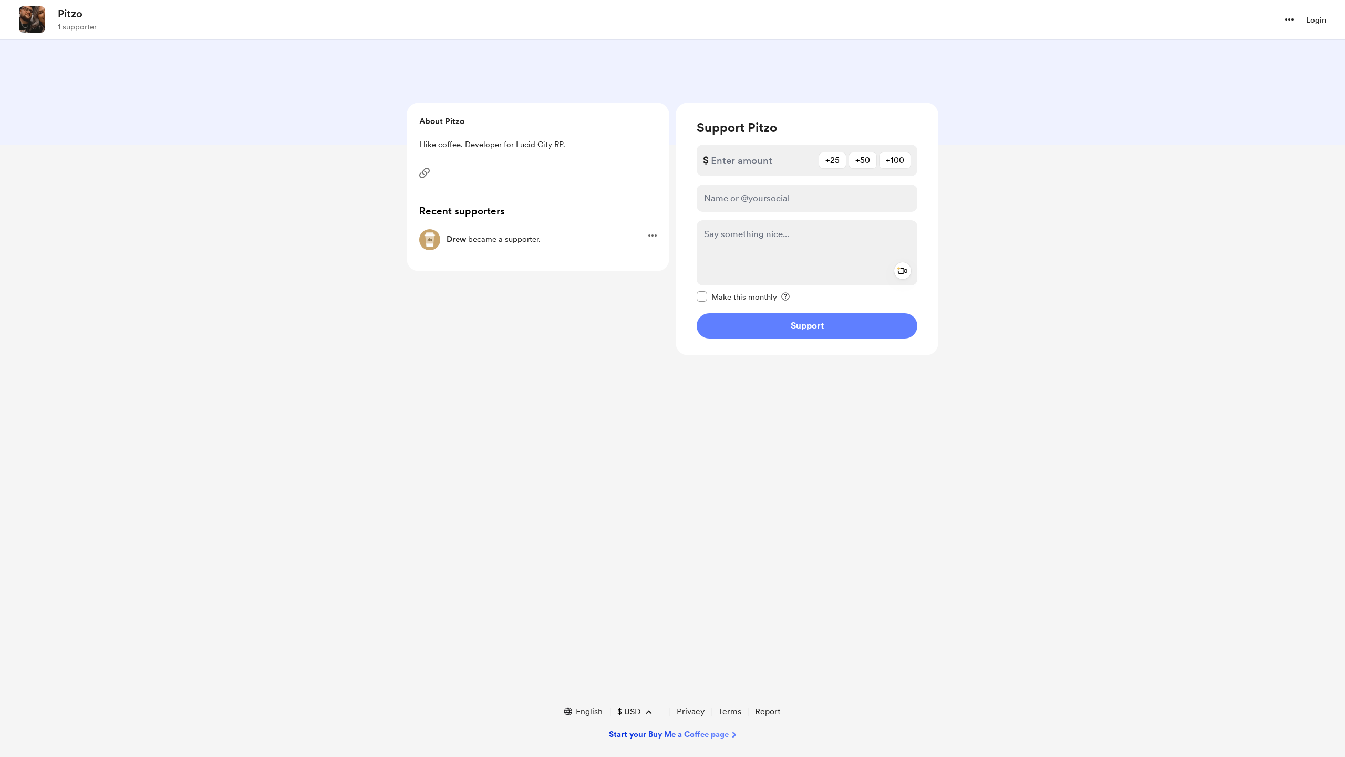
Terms (729, 712)
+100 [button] (895, 160)
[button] (1289, 19)
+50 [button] (862, 160)
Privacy (691, 712)
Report (767, 712)
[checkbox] (737, 296)
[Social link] (424, 173)
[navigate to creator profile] (32, 19)
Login (1316, 20)
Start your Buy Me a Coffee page (669, 734)
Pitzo (70, 13)
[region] (807, 229)
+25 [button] (832, 160)
